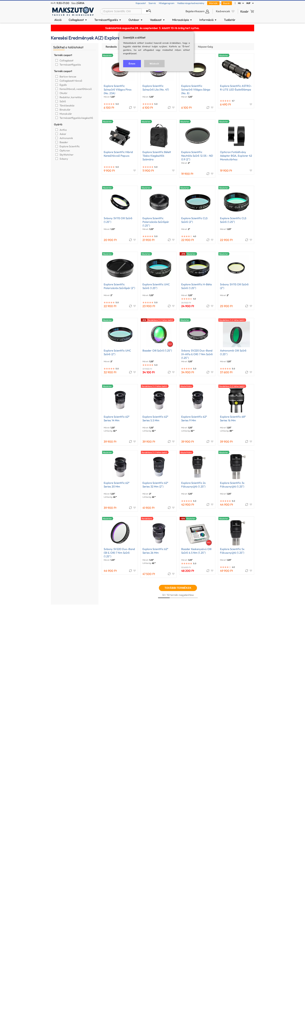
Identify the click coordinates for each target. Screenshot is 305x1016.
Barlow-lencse (68, 76)
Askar (63, 134)
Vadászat (157, 20)
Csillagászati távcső (71, 80)
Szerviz (152, 3)
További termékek (178, 587)
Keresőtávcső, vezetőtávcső (76, 88)
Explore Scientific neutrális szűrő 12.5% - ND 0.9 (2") (197, 155)
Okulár (64, 93)
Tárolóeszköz (67, 105)
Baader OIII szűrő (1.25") (157, 350)
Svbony (64, 158)
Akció (58, 20)
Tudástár (229, 20)
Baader (64, 142)
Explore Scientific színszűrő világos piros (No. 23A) (117, 89)
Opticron (65, 150)
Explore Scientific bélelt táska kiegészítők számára (156, 155)
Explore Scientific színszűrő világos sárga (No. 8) (195, 89)
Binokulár (65, 109)
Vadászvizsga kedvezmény (190, 3)
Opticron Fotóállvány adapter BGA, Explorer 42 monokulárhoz (236, 155)
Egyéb (63, 84)
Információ (208, 20)
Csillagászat (78, 20)
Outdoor (136, 20)
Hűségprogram (166, 3)
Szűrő (63, 101)
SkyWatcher (67, 154)
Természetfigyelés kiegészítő (76, 117)
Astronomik (66, 138)
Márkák (213, 3)
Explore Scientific (70, 146)
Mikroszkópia (182, 20)
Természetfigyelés (107, 20)
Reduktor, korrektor (71, 97)
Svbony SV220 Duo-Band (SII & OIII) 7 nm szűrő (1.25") (119, 552)
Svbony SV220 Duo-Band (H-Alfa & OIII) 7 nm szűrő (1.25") (197, 354)
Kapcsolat (141, 3)
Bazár (226, 3)
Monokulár (66, 113)
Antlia (63, 129)
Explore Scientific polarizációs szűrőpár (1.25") (155, 221)
